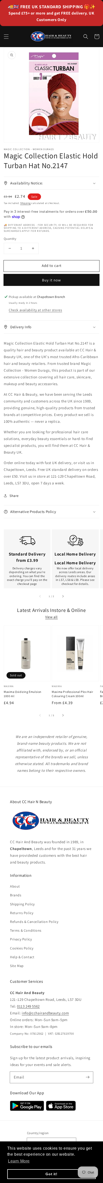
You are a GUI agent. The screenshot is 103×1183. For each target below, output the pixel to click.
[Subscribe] (87, 1077)
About (15, 886)
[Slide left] (40, 596)
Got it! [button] (51, 1174)
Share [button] (14, 495)
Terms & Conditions (26, 930)
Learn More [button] (19, 1161)
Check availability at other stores (35, 310)
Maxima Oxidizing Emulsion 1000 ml (23, 694)
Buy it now (51, 280)
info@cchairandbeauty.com (45, 1013)
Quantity (10, 239)
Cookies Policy (21, 948)
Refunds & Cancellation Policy (34, 921)
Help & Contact (22, 957)
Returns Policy (21, 913)
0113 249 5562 (28, 1006)
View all (51, 617)
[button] (6, 36)
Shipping (25, 203)
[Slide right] (62, 596)
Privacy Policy (21, 939)
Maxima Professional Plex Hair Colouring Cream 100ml (72, 694)
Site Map (17, 965)
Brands (16, 895)
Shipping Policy (22, 904)
